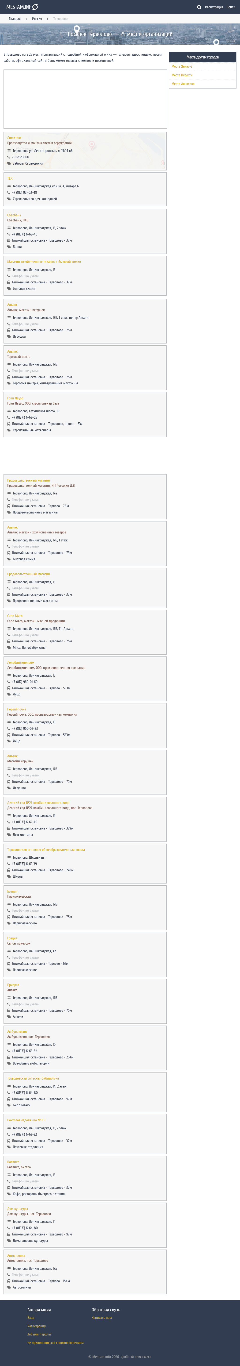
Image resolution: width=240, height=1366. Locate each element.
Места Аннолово (183, 84)
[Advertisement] (85, 455)
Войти (231, 7)
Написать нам (102, 1318)
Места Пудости (182, 75)
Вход (30, 1318)
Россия (37, 19)
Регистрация (214, 7)
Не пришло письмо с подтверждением (55, 1343)
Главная (15, 19)
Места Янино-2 (182, 67)
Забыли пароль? (39, 1334)
